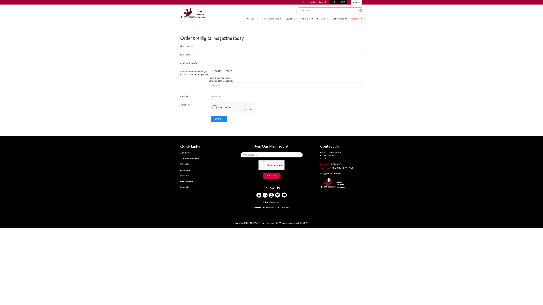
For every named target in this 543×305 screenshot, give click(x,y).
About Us (185, 152)
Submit (219, 118)
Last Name (186, 54)
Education (185, 164)
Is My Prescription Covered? (315, 2)
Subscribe (271, 175)
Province (184, 96)
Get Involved (186, 181)
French (228, 70)
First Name (187, 46)
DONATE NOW (338, 2)
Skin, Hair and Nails (189, 158)
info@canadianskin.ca (330, 173)
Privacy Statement (271, 202)
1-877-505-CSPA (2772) (337, 167)
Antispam (186, 104)
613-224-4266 (331, 164)
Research (184, 175)
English (217, 70)
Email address (188, 63)
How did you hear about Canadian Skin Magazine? (221, 79)
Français (356, 2)
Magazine (185, 187)
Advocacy (185, 169)
